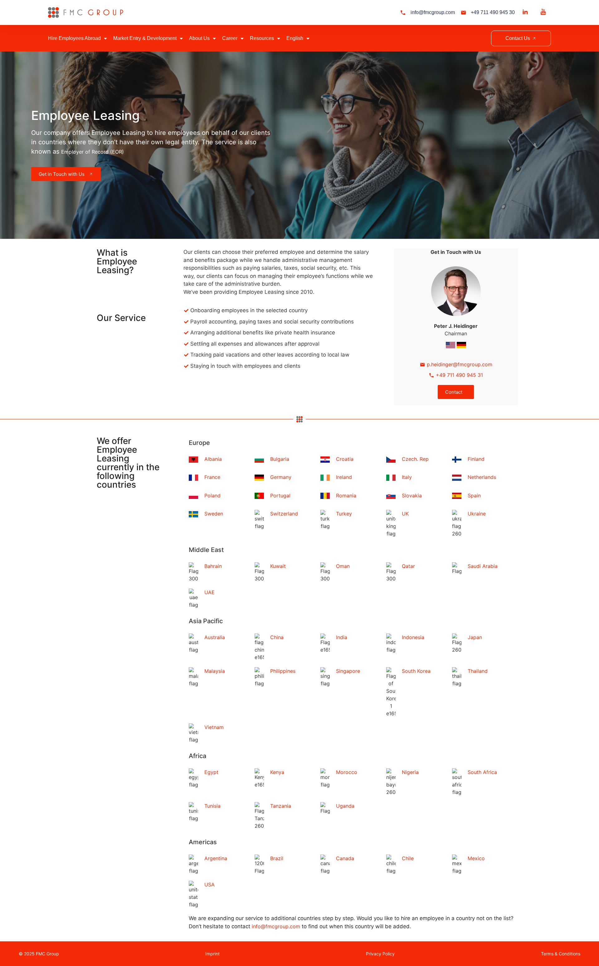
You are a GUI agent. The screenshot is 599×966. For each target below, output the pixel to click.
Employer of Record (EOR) (92, 152)
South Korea (416, 671)
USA (209, 884)
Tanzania (280, 806)
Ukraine (477, 513)
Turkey (344, 513)
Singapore (348, 671)
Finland (476, 459)
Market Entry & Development (145, 38)
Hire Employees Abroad (74, 38)
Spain (474, 495)
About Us (199, 38)
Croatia (344, 459)
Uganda (345, 806)
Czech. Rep (415, 459)
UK (405, 513)
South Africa (482, 772)
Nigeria (410, 772)
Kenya (277, 772)
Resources (262, 38)
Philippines (282, 671)
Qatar (408, 566)
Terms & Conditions (560, 953)
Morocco (346, 772)
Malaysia (214, 671)
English (294, 38)
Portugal (280, 495)
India (341, 637)
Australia (214, 637)
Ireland (344, 477)
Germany (280, 477)
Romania (346, 495)
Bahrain (213, 566)
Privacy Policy (380, 953)
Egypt (211, 772)
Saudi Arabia (483, 566)
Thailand (478, 671)
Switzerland (284, 513)
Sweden (213, 513)
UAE (209, 592)
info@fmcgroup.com (276, 926)
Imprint (212, 953)
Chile (408, 858)
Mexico (476, 858)
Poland (212, 495)
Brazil (276, 858)
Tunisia (212, 806)
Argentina (215, 858)
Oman (343, 566)
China (277, 637)
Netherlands (482, 477)
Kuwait (278, 566)
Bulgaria (279, 459)
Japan (475, 637)
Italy (407, 477)
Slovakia (412, 495)
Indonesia (413, 637)
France (212, 477)
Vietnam (214, 727)
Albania (213, 459)
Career (229, 38)
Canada (345, 858)
